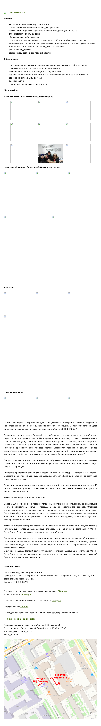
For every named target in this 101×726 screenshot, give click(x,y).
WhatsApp (26, 594)
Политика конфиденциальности (19, 619)
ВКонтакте (63, 591)
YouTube (24, 606)
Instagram (56, 600)
